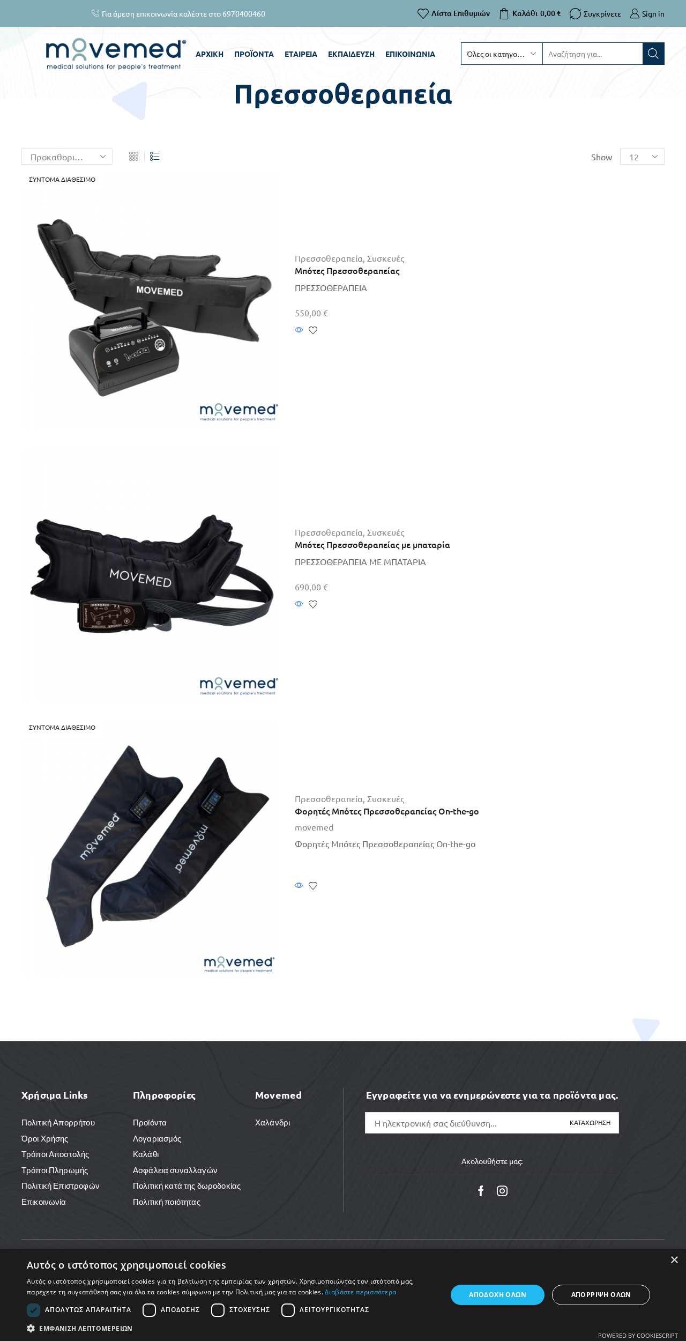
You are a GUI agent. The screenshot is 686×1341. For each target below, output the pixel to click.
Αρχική (209, 53)
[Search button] (653, 53)
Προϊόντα (254, 53)
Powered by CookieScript (638, 1335)
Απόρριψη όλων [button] (601, 1294)
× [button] (674, 1260)
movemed (314, 826)
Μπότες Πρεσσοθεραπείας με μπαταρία (372, 544)
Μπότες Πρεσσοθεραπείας (347, 270)
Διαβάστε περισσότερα (360, 1291)
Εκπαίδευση (351, 53)
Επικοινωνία (410, 53)
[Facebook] (481, 1191)
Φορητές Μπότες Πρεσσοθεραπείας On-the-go (387, 811)
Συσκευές (385, 258)
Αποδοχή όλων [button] (497, 1294)
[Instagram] (502, 1191)
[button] (231, 1328)
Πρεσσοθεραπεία (329, 258)
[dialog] (343, 1295)
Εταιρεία (301, 53)
